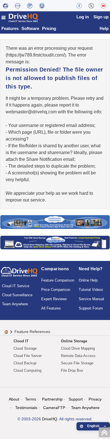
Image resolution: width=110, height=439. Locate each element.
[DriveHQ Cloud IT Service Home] (20, 17)
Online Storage (74, 341)
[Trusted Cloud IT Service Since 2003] (55, 242)
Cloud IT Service (15, 286)
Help (104, 28)
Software (30, 28)
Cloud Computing (27, 370)
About (14, 399)
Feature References (32, 331)
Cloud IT (21, 341)
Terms (30, 399)
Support (76, 399)
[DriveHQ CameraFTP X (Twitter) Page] (91, 5)
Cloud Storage (25, 348)
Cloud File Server (28, 356)
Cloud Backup (25, 363)
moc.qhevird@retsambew (31, 111)
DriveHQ (49, 419)
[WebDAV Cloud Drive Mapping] (5, 5)
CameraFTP (54, 407)
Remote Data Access (78, 356)
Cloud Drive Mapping (78, 348)
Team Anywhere (15, 304)
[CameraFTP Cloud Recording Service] (29, 5)
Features (10, 28)
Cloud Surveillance (17, 295)
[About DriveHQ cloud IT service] (19, 274)
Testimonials (26, 407)
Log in (82, 16)
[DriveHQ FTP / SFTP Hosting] (17, 5)
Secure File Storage (77, 363)
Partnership (52, 399)
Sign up (101, 16)
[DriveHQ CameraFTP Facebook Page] (79, 5)
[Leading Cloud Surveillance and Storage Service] (55, 221)
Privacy (95, 399)
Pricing (49, 28)
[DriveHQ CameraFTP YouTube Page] (103, 5)
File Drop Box (72, 370)
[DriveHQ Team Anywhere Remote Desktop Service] (41, 5)
